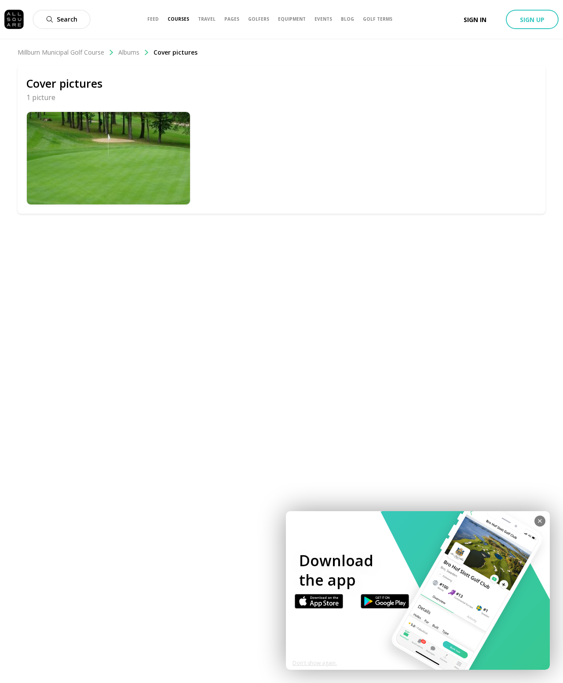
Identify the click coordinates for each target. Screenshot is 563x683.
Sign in (475, 19)
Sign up (532, 19)
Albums (128, 52)
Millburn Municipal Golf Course (61, 52)
